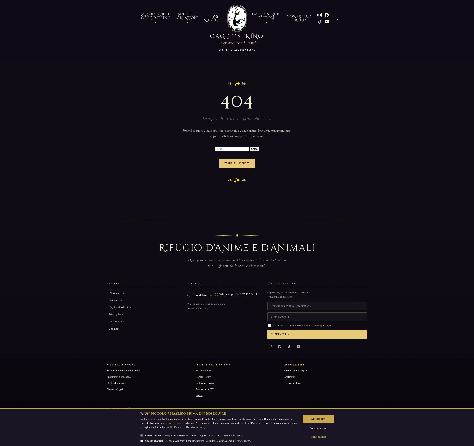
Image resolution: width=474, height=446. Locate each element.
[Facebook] (327, 15)
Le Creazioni (116, 300)
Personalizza (318, 436)
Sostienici (289, 376)
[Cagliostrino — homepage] (237, 18)
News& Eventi (213, 18)
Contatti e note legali (295, 370)
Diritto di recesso (116, 382)
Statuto (199, 395)
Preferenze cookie (205, 382)
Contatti (113, 328)
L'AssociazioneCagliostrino (156, 18)
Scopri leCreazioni (188, 18)
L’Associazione (117, 293)
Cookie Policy (117, 321)
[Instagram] (319, 15)
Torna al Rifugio (237, 163)
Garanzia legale (115, 389)
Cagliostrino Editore (120, 307)
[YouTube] (327, 21)
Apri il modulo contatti (200, 295)
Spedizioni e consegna (119, 376)
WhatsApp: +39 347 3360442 (238, 294)
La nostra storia (292, 382)
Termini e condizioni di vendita (123, 370)
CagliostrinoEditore (267, 18)
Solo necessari (318, 428)
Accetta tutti (318, 418)
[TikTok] (319, 21)
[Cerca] (336, 18)
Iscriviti (280, 334)
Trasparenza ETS (205, 389)
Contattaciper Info (299, 18)
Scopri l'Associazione (237, 50)
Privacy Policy (117, 314)
